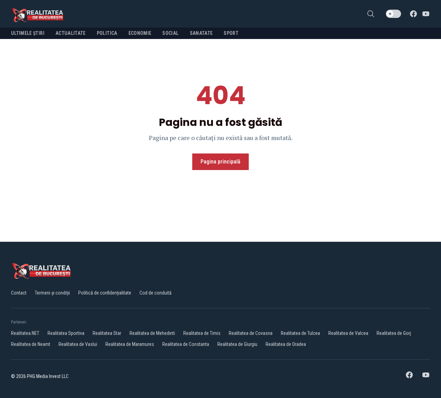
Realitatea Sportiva (66, 333)
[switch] (393, 14)
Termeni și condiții (52, 293)
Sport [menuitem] (231, 33)
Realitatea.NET (25, 333)
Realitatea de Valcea (348, 333)
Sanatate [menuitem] (201, 33)
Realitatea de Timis (201, 333)
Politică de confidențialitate (104, 293)
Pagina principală (220, 161)
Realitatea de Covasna (251, 333)
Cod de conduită (156, 293)
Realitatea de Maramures (129, 344)
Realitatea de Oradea (286, 344)
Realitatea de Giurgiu (237, 344)
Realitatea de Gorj (394, 333)
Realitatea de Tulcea (300, 333)
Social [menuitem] (170, 33)
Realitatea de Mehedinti (152, 333)
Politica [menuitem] (107, 33)
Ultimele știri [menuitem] (27, 33)
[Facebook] (413, 14)
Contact (19, 293)
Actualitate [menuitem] (70, 33)
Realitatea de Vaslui (78, 344)
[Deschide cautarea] (371, 14)
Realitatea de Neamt (30, 344)
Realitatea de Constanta (185, 344)
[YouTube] (426, 14)
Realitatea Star (107, 333)
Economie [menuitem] (140, 33)
